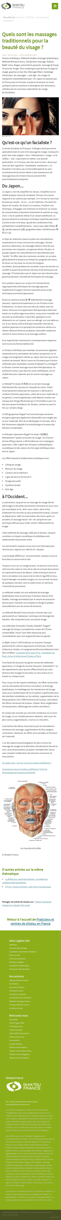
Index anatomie (15, 1030)
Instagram (7, 905)
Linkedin (16, 905)
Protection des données (19, 969)
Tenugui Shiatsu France (19, 1005)
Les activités (14, 1040)
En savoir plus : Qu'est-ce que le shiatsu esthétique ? (26, 763)
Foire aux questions (17, 959)
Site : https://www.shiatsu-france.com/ (22, 1101)
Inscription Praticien (17, 994)
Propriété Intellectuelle (19, 965)
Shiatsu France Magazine (19, 1054)
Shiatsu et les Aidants (18, 1047)
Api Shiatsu (14, 984)
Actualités (13, 1019)
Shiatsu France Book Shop (20, 1051)
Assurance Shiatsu (17, 987)
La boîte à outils (16, 1008)
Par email (25, 905)
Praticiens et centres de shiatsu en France (32, 921)
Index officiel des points (19, 1033)
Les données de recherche (20, 998)
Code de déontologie (18, 948)
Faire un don (14, 955)
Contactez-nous (16, 1026)
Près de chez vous (16, 1037)
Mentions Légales (16, 962)
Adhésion (13, 945)
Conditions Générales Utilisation (22, 952)
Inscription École (16, 991)
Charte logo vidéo (16, 1023)
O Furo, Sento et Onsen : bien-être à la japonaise (28, 886)
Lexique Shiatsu (15, 1044)
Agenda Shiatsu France (18, 980)
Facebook (46, 901)
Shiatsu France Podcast (19, 1058)
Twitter (38, 901)
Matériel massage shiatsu (19, 1001)
